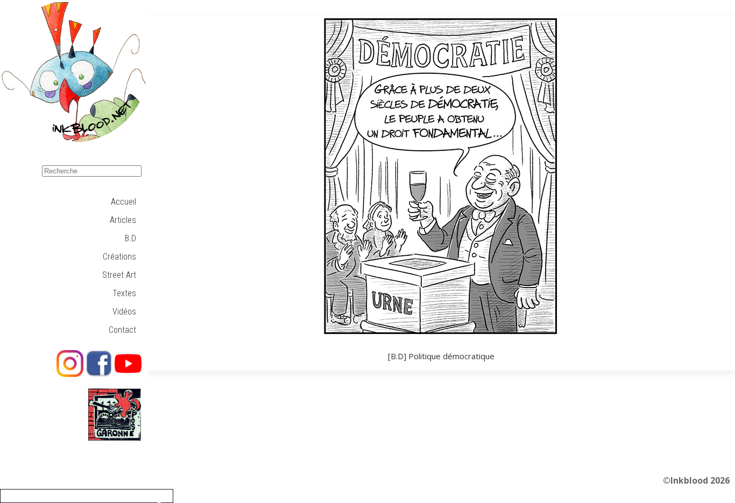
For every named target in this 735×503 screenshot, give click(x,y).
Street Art (119, 275)
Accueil (123, 202)
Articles (123, 220)
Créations (119, 256)
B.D (130, 238)
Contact (122, 330)
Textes (124, 293)
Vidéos (124, 311)
